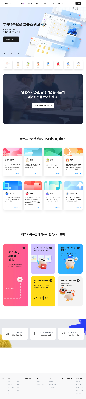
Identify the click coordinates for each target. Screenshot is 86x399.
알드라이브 (11, 387)
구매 (52, 3)
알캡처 (10, 384)
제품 (29, 3)
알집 (9, 381)
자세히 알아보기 (11, 39)
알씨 (18, 384)
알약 (9, 393)
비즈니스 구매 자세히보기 (42, 105)
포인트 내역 (79, 384)
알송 (18, 387)
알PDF (18, 381)
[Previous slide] (4, 53)
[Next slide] (18, 53)
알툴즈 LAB (28, 378)
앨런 (18, 390)
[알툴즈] (8, 3)
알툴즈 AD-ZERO (40, 384)
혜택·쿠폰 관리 (79, 390)
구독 (37, 3)
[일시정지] (14, 53)
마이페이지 (79, 378)
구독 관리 (78, 381)
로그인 (78, 3)
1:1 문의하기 (52, 387)
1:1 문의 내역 (79, 387)
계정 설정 (78, 393)
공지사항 (51, 381)
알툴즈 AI (38, 381)
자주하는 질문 (52, 384)
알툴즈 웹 (60, 3)
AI (22, 3)
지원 (45, 3)
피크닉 (10, 390)
